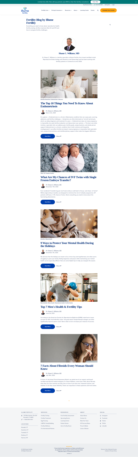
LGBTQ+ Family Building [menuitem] (47, 423)
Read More (48, 136)
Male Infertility (44, 302)
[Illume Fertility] (28, 10)
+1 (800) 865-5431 (28, 419)
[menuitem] (87, 5)
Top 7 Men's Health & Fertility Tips (61, 306)
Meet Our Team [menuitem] (84, 420)
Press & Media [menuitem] (84, 426)
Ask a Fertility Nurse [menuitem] (66, 426)
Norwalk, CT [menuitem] (24, 427)
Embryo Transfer (50, 173)
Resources (68, 10)
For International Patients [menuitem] (47, 428)
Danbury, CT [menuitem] (24, 435)
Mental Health (49, 239)
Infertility (43, 239)
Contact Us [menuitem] (83, 418)
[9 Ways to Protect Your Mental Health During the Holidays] (69, 223)
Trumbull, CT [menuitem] (24, 432)
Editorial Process (112, 449)
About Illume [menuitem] (83, 415)
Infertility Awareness (45, 99)
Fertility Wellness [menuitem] (45, 426)
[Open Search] (98, 10)
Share (58, 136)
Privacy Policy (113, 450)
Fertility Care (44, 10)
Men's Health (51, 302)
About (75, 10)
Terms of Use (104, 449)
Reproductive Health (60, 302)
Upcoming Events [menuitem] (65, 418)
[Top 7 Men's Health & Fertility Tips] (69, 287)
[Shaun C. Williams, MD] (43, 112)
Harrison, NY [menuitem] (24, 437)
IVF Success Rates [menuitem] (85, 423)
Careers (107, 450)
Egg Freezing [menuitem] (44, 420)
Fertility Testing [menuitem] (45, 415)
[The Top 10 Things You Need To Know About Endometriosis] (69, 84)
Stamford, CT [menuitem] (24, 430)
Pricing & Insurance (56, 10)
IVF (45, 173)
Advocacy (60, 99)
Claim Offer (95, 1)
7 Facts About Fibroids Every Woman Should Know (67, 367)
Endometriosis (54, 99)
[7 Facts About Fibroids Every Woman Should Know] (69, 348)
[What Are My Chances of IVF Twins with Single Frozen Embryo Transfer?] (69, 158)
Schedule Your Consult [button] (108, 10)
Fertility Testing (69, 302)
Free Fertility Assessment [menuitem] (67, 415)
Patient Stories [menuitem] (64, 423)
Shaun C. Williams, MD (54, 111)
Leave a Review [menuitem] (84, 428)
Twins (42, 173)
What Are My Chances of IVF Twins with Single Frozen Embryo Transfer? (68, 179)
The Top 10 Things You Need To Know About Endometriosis (67, 105)
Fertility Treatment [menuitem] (46, 418)
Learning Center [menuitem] (65, 420)
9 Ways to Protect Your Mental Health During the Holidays (67, 244)
